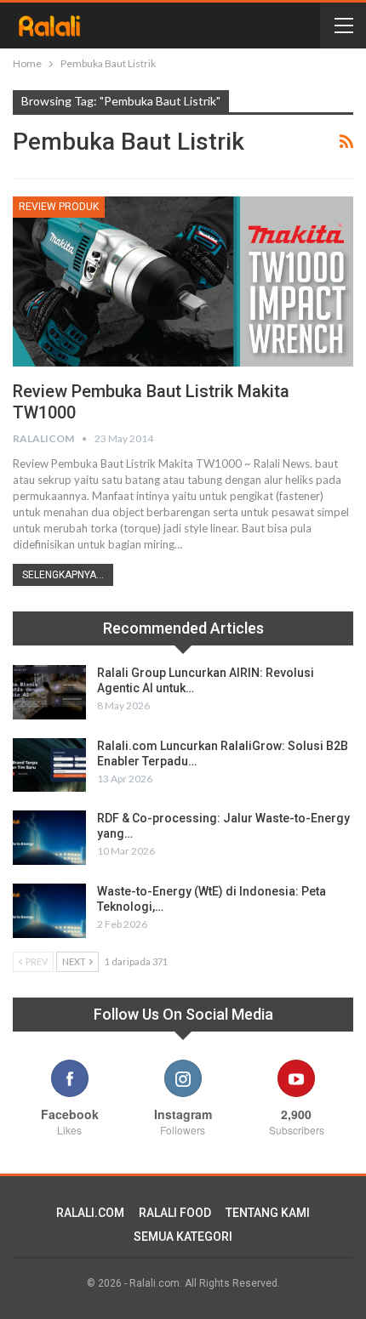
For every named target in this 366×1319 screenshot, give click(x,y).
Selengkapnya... (63, 575)
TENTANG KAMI (268, 1213)
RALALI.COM (90, 1213)
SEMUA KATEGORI (183, 1236)
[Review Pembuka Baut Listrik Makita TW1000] (183, 281)
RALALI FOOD (175, 1213)
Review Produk (59, 207)
